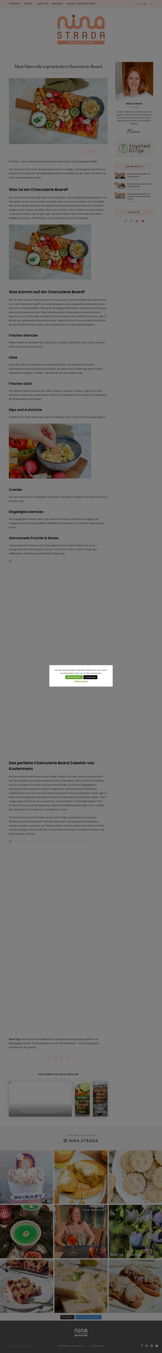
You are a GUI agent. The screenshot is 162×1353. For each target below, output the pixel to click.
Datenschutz (81, 681)
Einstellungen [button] (90, 677)
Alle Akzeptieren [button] (74, 677)
